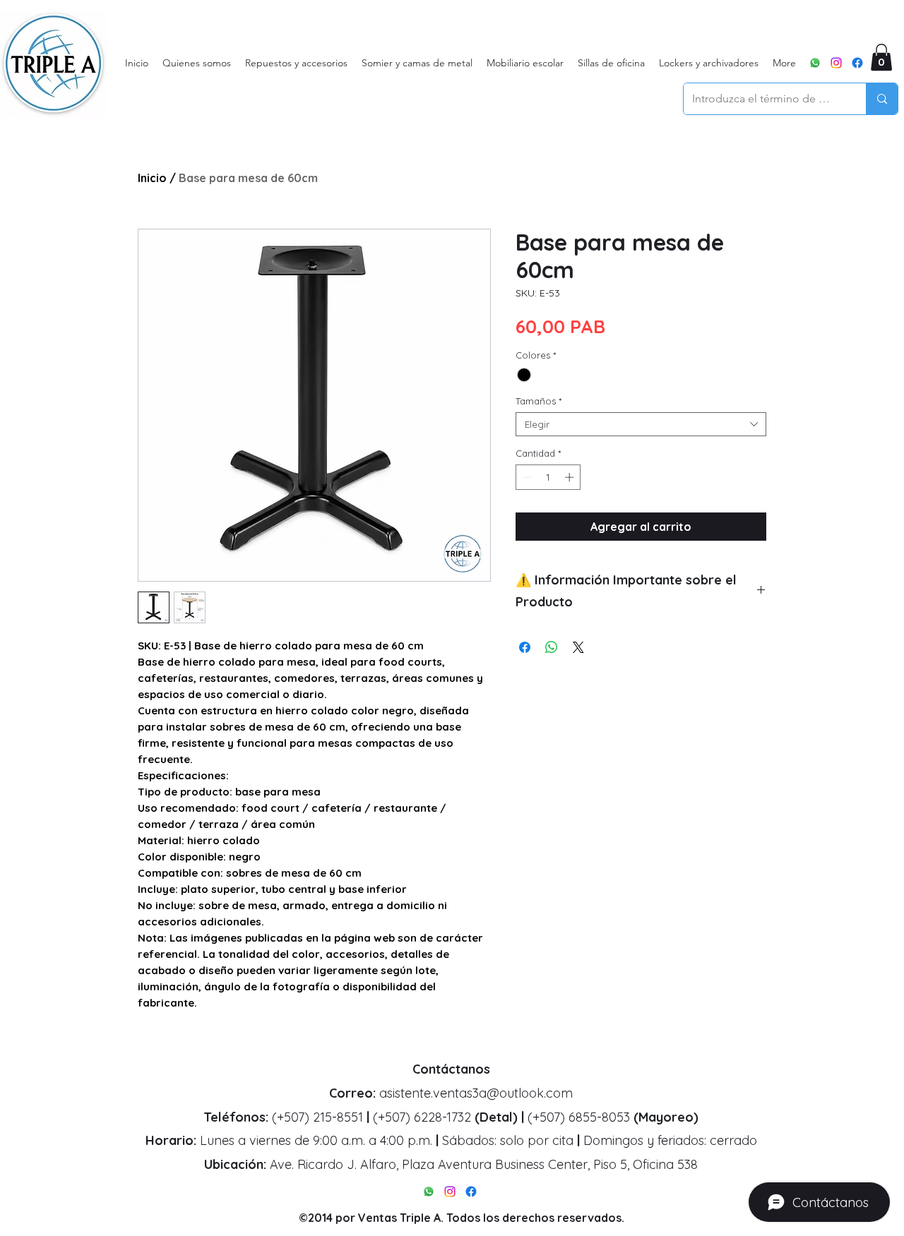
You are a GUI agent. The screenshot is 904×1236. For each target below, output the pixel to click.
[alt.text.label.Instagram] (836, 63)
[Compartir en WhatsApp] (551, 647)
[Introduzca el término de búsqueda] (882, 98)
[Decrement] (526, 477)
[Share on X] (578, 647)
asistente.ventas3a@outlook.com (476, 1093)
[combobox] (641, 424)
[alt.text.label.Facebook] (857, 63)
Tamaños (538, 401)
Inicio (152, 178)
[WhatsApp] (815, 63)
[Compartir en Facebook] (524, 647)
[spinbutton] (548, 477)
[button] (881, 57)
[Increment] (570, 477)
